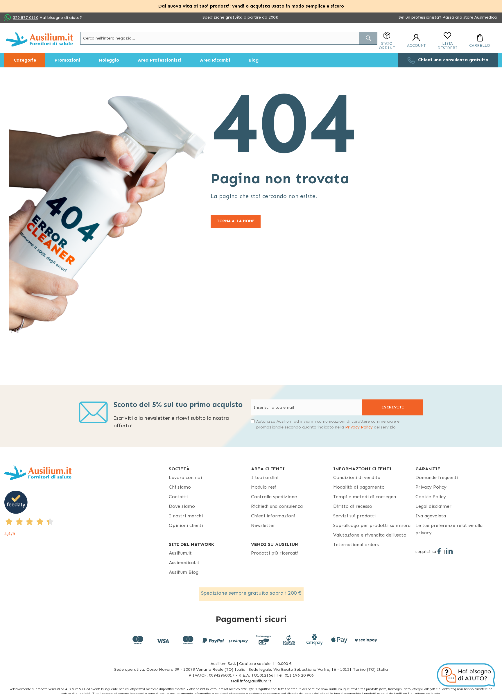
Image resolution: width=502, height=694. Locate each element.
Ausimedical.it (184, 562)
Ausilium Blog (183, 572)
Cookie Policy (430, 496)
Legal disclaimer (433, 506)
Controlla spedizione (274, 496)
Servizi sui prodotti (354, 516)
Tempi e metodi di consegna (364, 496)
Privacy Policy (359, 427)
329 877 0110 (25, 17)
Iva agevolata (430, 516)
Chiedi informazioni (273, 516)
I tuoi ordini (264, 477)
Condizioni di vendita (356, 477)
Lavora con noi (185, 477)
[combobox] (228, 38)
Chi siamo (180, 487)
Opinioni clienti (186, 525)
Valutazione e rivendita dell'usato (369, 535)
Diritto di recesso (352, 506)
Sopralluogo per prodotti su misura (371, 525)
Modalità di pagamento (359, 487)
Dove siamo (182, 506)
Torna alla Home (235, 220)
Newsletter (263, 525)
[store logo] (39, 39)
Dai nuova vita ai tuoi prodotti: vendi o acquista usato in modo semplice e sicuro (251, 6)
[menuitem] (25, 60)
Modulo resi (263, 487)
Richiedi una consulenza (277, 506)
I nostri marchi (186, 516)
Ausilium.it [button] (180, 553)
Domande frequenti (436, 477)
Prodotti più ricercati (274, 553)
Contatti (178, 496)
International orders (356, 544)
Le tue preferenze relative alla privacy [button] (449, 529)
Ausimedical (486, 17)
